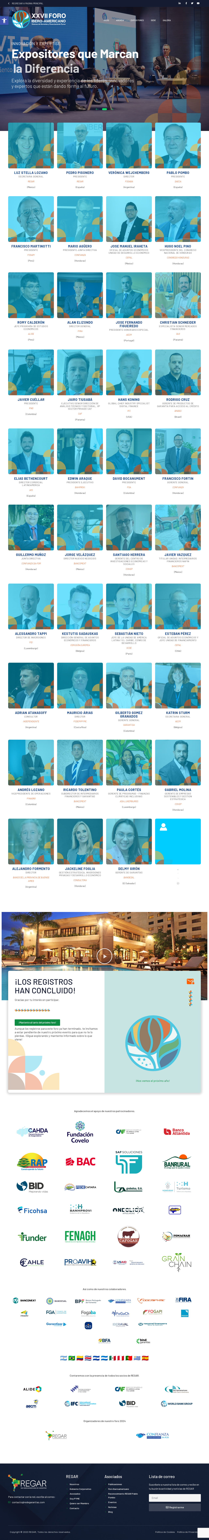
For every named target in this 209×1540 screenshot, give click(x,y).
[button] (4, 20)
